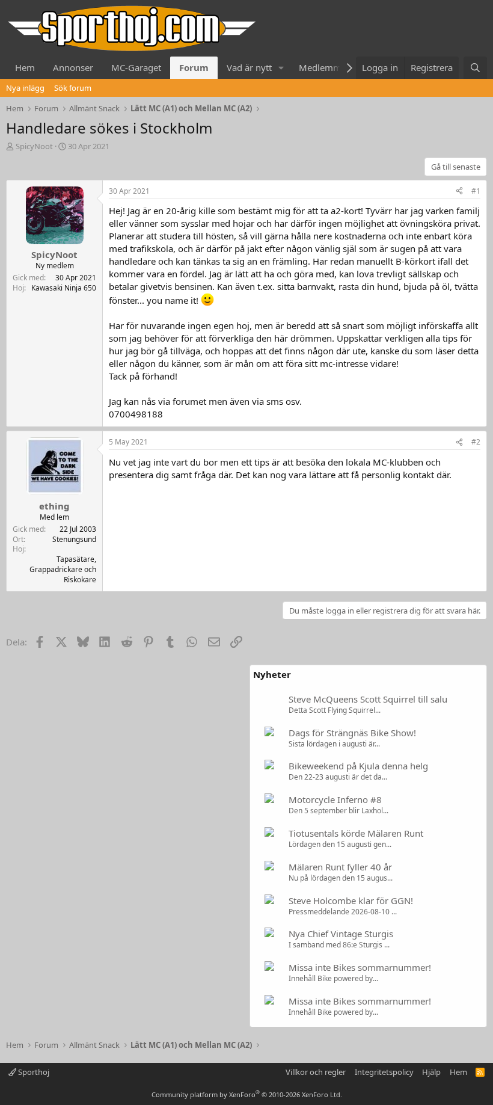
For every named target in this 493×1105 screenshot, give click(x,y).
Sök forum (72, 87)
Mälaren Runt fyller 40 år (340, 867)
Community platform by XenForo (247, 1094)
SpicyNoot (34, 146)
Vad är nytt (249, 67)
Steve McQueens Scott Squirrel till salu (368, 699)
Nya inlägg (25, 87)
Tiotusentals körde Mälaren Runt (356, 833)
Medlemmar (324, 67)
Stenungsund (74, 539)
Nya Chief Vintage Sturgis (341, 934)
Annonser (73, 67)
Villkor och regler (316, 1072)
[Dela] (459, 192)
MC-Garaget (136, 67)
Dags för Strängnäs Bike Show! (352, 733)
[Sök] (475, 68)
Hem (25, 67)
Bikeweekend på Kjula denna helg (358, 766)
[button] (281, 68)
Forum (194, 67)
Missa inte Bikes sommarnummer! (360, 967)
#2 (475, 442)
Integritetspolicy (384, 1072)
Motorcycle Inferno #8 (335, 799)
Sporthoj (32, 1072)
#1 (475, 191)
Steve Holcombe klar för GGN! (351, 900)
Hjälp (431, 1072)
